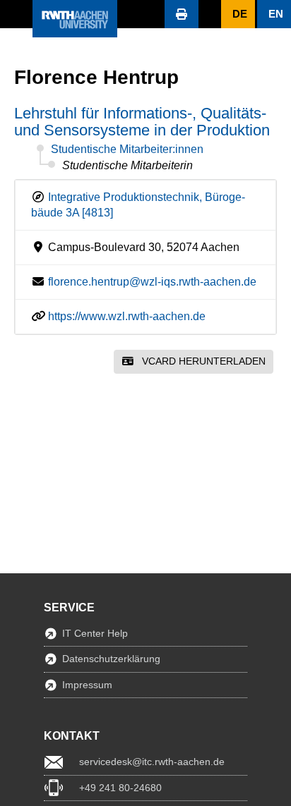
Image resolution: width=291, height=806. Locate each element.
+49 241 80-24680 (120, 787)
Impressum (87, 684)
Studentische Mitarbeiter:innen (127, 149)
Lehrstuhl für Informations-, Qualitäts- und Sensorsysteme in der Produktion (142, 121)
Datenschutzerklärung (111, 658)
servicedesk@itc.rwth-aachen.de (152, 761)
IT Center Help (95, 633)
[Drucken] (181, 14)
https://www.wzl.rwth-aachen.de (127, 316)
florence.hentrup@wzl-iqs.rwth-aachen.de (152, 282)
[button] (16, 14)
